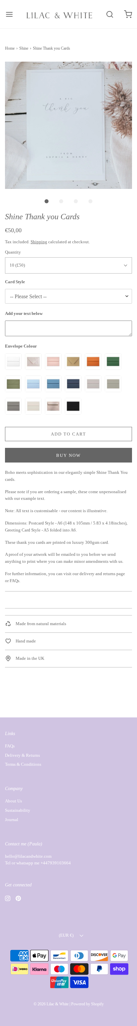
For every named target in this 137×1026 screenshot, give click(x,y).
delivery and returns (97, 573)
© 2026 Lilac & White (51, 1004)
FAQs (14, 580)
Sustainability (17, 810)
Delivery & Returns (22, 755)
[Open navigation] (9, 14)
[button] (68, 125)
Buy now (68, 455)
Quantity (13, 252)
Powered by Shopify (87, 1004)
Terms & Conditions (23, 764)
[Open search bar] (109, 14)
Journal (11, 819)
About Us (13, 800)
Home (10, 48)
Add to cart (68, 434)
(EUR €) (66, 935)
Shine (23, 48)
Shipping (39, 241)
